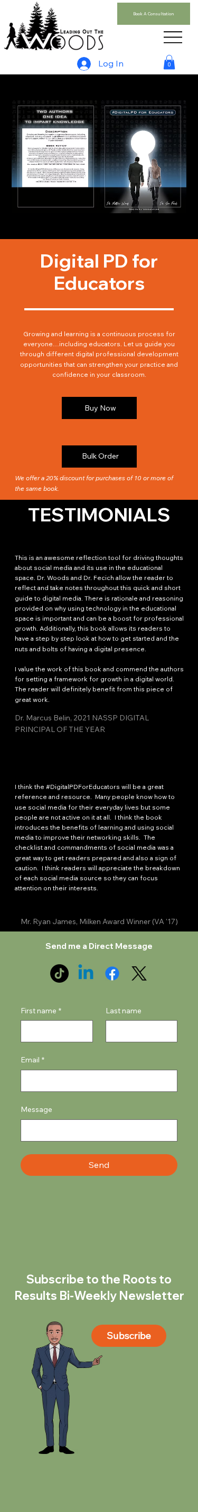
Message (36, 1109)
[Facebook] (112, 973)
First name (41, 1010)
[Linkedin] (86, 973)
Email (32, 1059)
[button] (169, 62)
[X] (139, 973)
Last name (124, 1010)
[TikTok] (59, 973)
